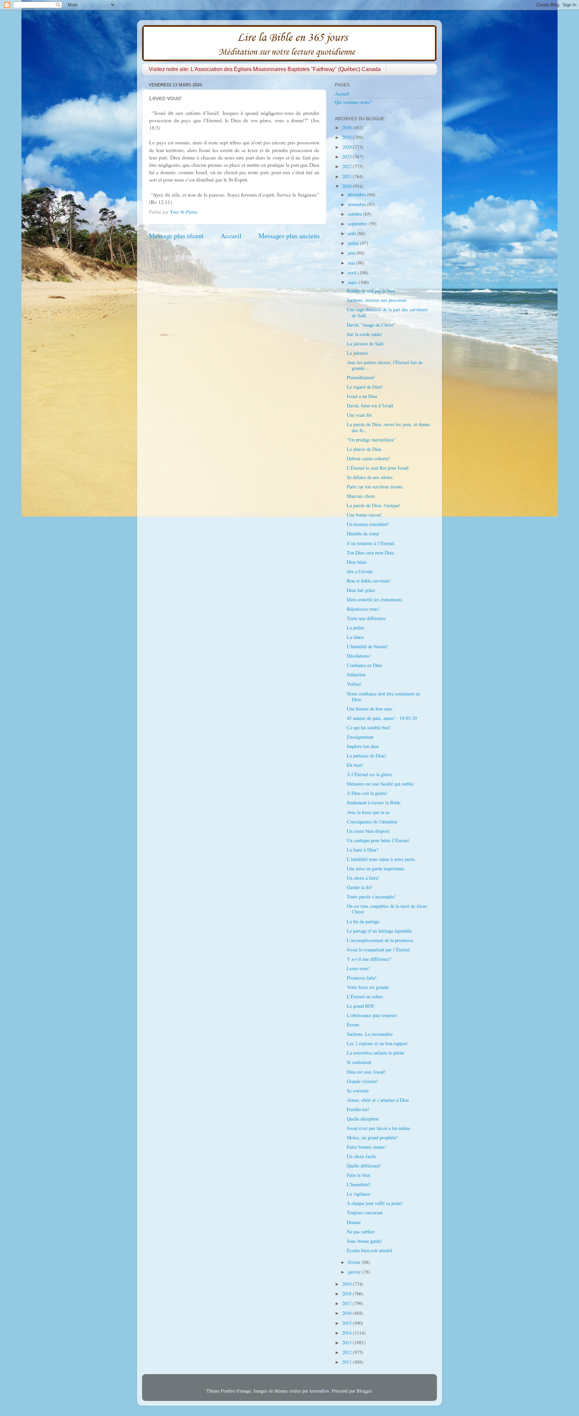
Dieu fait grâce (361, 590)
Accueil (231, 235)
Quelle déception (363, 1119)
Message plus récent (176, 235)
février (355, 1262)
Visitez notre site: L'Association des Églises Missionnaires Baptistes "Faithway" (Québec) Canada (265, 69)
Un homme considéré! (368, 524)
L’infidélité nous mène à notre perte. (381, 859)
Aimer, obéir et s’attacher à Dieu (378, 1100)
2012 (347, 1352)
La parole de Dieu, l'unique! (373, 505)
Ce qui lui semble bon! (369, 727)
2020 (347, 186)
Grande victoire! (362, 1081)
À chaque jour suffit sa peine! (375, 1203)
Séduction (356, 674)
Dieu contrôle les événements (374, 599)
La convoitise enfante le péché (375, 1053)
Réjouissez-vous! (363, 609)
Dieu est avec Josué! (366, 1072)
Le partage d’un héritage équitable (379, 931)
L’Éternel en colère (365, 996)
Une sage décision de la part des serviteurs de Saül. (387, 312)
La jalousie (357, 353)
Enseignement (360, 737)
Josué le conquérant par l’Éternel (378, 949)
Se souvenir (358, 1090)
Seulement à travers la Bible (373, 802)
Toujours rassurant (365, 1212)
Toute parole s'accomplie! (371, 896)
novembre (357, 204)
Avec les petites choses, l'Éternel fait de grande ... (385, 365)
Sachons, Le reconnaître (370, 1034)
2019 (347, 1284)
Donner (354, 1222)
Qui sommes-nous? (353, 102)
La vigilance (358, 1194)
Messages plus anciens (289, 235)
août (352, 233)
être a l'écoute (360, 571)
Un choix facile (361, 1156)
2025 (347, 137)
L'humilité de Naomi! (367, 646)
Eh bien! (355, 765)
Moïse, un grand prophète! (372, 1137)
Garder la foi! (360, 887)
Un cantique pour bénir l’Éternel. (378, 840)
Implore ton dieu (363, 746)
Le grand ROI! (361, 1006)
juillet (354, 243)
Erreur (353, 1024)
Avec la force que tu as (368, 812)
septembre (358, 223)
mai (352, 263)
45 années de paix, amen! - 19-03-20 (382, 718)
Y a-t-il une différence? (369, 959)
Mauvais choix (361, 496)
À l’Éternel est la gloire (369, 774)
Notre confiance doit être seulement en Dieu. (383, 696)
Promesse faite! (362, 977)
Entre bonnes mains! (366, 1147)
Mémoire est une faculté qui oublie (380, 784)
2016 (347, 1313)
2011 (347, 1362)
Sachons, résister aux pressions (377, 300)
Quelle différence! (364, 1165)
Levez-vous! (358, 968)
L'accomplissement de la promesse (380, 940)
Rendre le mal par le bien (371, 290)
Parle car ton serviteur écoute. (375, 486)
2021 (347, 176)
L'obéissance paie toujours (372, 1015)
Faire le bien (358, 1175)
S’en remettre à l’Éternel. (371, 543)
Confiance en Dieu (364, 665)
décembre (357, 194)
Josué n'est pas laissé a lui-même (378, 1128)
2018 (347, 1293)
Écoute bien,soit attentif (369, 1250)
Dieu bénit (357, 562)
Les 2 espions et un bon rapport (377, 1043)
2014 (347, 1333)
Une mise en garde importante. (376, 868)
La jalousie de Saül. (366, 343)
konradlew (319, 1391)
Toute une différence (366, 618)
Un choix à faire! (363, 878)
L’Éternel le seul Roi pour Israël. (378, 468)
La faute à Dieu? (362, 850)
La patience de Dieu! (366, 755)
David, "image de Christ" (371, 325)
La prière (355, 627)
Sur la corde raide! (364, 334)
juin (352, 253)
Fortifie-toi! (358, 1109)
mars (353, 282)
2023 (347, 156)
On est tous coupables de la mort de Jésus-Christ (388, 909)
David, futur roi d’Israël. (370, 405)
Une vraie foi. (360, 415)
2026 (347, 127)
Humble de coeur (363, 533)
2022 (347, 166)
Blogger (364, 1391)
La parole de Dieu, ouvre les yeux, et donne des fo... (388, 427)
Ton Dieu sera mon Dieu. (371, 552)
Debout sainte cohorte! (368, 458)
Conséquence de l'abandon (372, 821)
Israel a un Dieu (362, 396)
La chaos (355, 637)
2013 (347, 1342)
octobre (355, 214)
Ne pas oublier (361, 1231)
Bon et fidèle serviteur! (369, 581)
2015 (347, 1323)
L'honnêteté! (359, 1184)
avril (353, 272)
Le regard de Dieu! (365, 387)
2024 (347, 147)
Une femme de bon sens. (370, 708)
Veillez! (354, 684)
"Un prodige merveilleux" (371, 439)
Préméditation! (361, 377)
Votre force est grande (368, 987)
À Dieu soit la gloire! (367, 793)
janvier (355, 1272)
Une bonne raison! (364, 515)
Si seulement (359, 1062)
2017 (347, 1303)
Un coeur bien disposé (368, 831)
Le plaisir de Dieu (364, 449)
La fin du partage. (364, 921)
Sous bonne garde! (364, 1241)
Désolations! (359, 656)
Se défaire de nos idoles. (370, 477)
